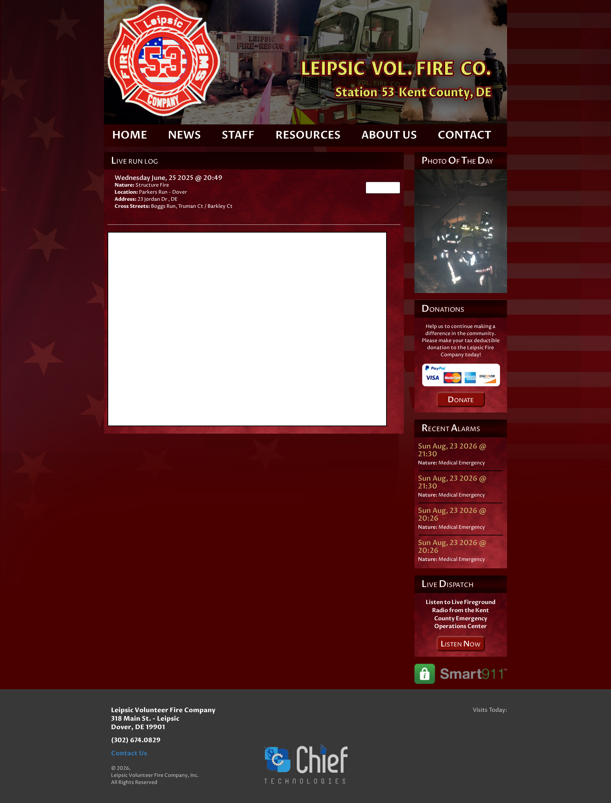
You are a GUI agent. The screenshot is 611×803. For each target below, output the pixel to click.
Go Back (385, 187)
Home (129, 135)
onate (461, 399)
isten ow (461, 644)
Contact (464, 135)
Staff (238, 135)
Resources (308, 135)
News (184, 135)
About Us (389, 135)
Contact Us (129, 753)
